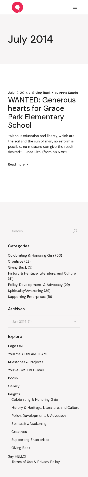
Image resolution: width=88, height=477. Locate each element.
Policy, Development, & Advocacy (35, 284)
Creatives (15, 261)
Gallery (13, 386)
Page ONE (16, 346)
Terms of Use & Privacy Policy (35, 461)
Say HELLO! (17, 456)
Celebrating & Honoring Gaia (31, 255)
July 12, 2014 (18, 93)
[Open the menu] (75, 7)
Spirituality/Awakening (25, 290)
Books (13, 378)
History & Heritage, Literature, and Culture (42, 273)
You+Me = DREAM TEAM (27, 354)
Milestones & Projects (25, 362)
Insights (14, 394)
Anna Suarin (66, 93)
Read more (16, 164)
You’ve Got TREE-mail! (26, 370)
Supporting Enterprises (27, 296)
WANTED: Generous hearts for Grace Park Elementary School (42, 112)
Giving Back (41, 93)
